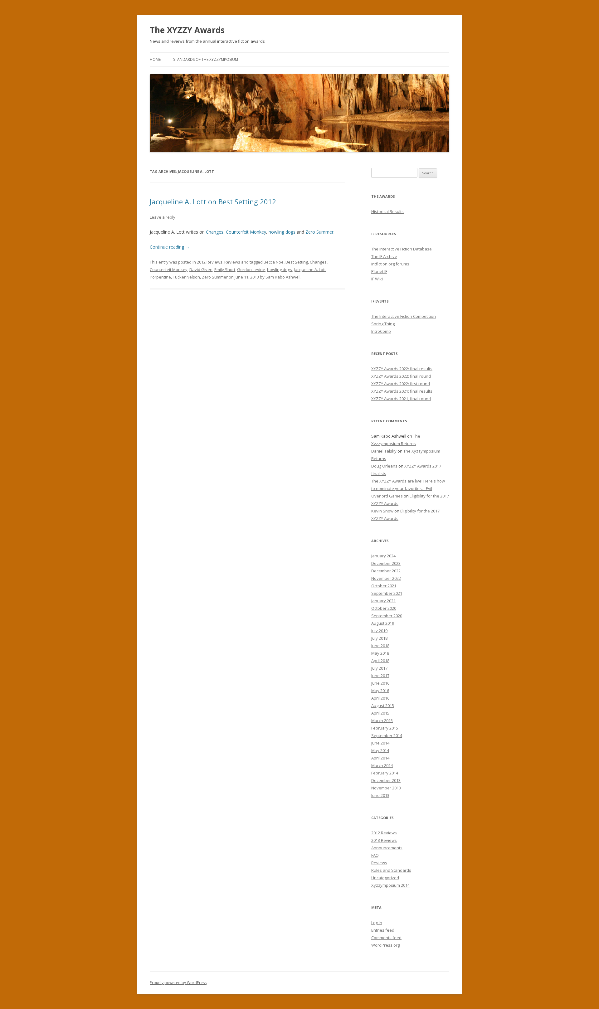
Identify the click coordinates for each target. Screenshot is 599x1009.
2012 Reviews (209, 262)
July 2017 (379, 668)
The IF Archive (384, 256)
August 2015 (382, 705)
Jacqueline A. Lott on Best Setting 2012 (213, 201)
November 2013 (386, 788)
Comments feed (386, 937)
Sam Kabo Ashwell (282, 277)
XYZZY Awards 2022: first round (400, 383)
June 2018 (380, 645)
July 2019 (379, 630)
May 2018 (380, 653)
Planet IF (379, 271)
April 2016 (380, 698)
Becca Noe (274, 262)
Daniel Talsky (384, 451)
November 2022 (386, 578)
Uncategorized (385, 877)
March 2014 (382, 765)
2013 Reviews (384, 840)
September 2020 (386, 615)
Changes (214, 232)
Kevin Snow (382, 511)
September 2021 (386, 593)
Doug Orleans (384, 466)
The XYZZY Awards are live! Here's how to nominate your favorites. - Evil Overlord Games (408, 488)
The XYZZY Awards (187, 30)
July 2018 (379, 638)
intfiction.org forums (390, 264)
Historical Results (387, 211)
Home (155, 59)
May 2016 (380, 690)
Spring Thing (383, 324)
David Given (200, 269)
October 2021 (383, 586)
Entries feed (382, 930)
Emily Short (224, 269)
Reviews (232, 262)
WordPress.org (385, 945)
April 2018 (380, 660)
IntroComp (381, 331)
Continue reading (170, 247)
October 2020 (383, 608)
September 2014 (386, 735)
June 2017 (380, 675)
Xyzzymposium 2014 (390, 885)
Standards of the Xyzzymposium (205, 59)
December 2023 (386, 563)
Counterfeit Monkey (246, 232)
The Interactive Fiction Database (401, 249)
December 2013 (386, 780)
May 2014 (380, 750)
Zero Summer (319, 232)
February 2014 (384, 773)
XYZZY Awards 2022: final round (401, 376)
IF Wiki (377, 279)
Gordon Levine (251, 269)
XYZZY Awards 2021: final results (401, 391)
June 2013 (380, 795)
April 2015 (380, 713)
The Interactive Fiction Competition (403, 316)
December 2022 (386, 571)
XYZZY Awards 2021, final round (401, 398)
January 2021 (383, 601)
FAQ (375, 855)
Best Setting (296, 262)
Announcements (386, 848)
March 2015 (382, 720)
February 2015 (384, 728)
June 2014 (380, 743)
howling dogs (282, 232)
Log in (376, 922)
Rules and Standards (391, 870)
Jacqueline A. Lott (310, 269)
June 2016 (380, 683)
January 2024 (383, 556)
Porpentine (160, 277)
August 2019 (382, 623)
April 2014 (380, 758)
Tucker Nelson (186, 277)
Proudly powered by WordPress (178, 982)
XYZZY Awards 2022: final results (401, 368)
